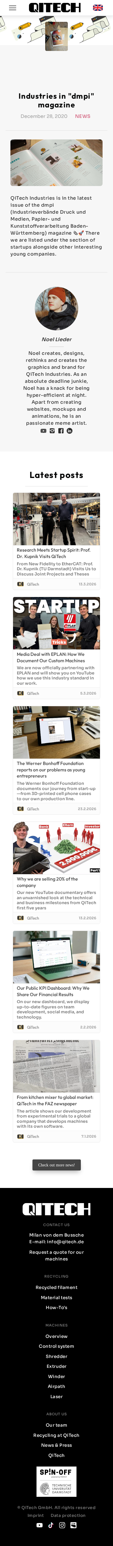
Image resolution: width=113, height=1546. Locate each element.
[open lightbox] (56, 162)
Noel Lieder (56, 340)
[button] (98, 7)
